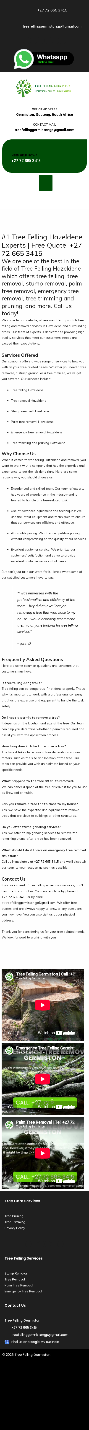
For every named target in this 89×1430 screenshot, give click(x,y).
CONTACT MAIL (44, 124)
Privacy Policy (15, 1228)
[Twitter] (33, 40)
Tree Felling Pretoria (40, 1425)
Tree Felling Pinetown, (33, 1383)
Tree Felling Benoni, (65, 1383)
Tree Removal (15, 1279)
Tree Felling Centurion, (45, 1389)
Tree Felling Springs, (32, 1413)
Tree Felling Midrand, (57, 1401)
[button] (45, 183)
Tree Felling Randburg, (43, 1407)
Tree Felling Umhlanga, (51, 1377)
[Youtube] (48, 40)
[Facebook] (26, 40)
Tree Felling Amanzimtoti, (20, 1371)
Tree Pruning (14, 1216)
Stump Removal (16, 1273)
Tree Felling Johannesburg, (22, 1401)
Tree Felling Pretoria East (67, 1413)
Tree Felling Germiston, (68, 1395)
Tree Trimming (15, 1222)
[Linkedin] (40, 40)
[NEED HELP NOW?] (16, 146)
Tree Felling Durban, (55, 1371)
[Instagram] (55, 40)
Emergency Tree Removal (23, 1291)
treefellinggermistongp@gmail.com (30, 902)
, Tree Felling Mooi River (55, 1419)
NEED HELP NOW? (24, 155)
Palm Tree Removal (19, 1285)
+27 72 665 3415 (42, 249)
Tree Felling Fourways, (34, 1395)
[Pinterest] (62, 40)
